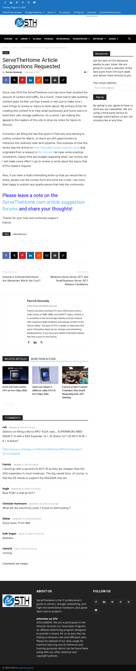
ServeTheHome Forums (110, 12)
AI (16, 38)
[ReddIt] (38, 80)
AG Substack (64, 12)
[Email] (46, 80)
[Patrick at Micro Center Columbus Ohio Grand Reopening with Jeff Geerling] (75, 375)
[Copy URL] (63, 80)
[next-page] (10, 404)
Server (24, 38)
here (85, 648)
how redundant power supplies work (57, 147)
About (50, 12)
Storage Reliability (33, 12)
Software (98, 38)
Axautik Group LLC (25, 667)
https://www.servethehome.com (42, 306)
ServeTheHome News (12, 12)
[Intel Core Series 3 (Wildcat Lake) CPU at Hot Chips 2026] (45, 375)
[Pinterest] (22, 80)
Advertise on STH (47, 618)
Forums (8, 38)
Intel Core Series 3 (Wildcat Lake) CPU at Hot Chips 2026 (44, 390)
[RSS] (16, 2)
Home (5, 47)
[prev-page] (4, 404)
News (14, 47)
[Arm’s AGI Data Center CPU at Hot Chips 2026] (15, 375)
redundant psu (20, 234)
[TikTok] (22, 2)
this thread (45, 152)
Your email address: (105, 82)
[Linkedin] (11, 2)
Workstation (80, 38)
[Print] (54, 80)
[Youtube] (34, 2)
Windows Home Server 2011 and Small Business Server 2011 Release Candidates (69, 280)
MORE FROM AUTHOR (43, 359)
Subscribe (91, 12)
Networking (63, 38)
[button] (129, 39)
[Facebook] (5, 2)
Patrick (6, 464)
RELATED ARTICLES (16, 359)
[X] (28, 2)
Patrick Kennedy (14, 72)
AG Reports (79, 12)
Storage (48, 38)
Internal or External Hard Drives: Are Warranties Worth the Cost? (21, 278)
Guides (112, 38)
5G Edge (37, 38)
